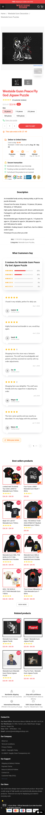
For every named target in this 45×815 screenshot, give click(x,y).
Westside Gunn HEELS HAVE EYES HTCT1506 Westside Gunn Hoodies (32, 557)
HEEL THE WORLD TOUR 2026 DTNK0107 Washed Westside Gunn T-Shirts (32, 523)
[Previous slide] (4, 48)
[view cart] (42, 6)
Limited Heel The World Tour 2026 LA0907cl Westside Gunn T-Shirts (10, 489)
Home (3, 14)
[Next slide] (40, 48)
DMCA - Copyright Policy (10, 750)
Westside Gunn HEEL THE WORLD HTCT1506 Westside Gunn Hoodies (11, 557)
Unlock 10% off (4, 805)
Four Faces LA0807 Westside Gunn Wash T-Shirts (32, 489)
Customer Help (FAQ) (9, 776)
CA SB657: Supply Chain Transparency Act (16, 753)
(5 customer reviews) (19, 100)
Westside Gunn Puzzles (10, 17)
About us (5, 741)
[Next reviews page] (40, 446)
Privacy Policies (7, 747)
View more (22, 604)
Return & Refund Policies (10, 769)
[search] (38, 6)
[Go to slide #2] (28, 82)
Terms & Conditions (8, 744)
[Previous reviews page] (30, 446)
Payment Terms (7, 766)
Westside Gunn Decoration (18, 14)
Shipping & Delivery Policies (11, 763)
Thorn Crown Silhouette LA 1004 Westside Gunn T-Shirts (33, 591)
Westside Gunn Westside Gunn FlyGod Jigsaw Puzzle (11, 673)
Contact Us (5, 772)
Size (4, 108)
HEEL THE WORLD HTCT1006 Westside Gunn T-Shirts (11, 591)
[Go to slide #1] (17, 82)
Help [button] (41, 812)
